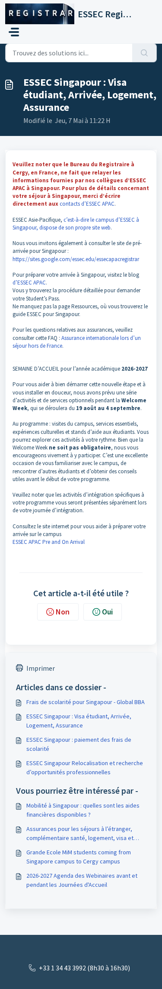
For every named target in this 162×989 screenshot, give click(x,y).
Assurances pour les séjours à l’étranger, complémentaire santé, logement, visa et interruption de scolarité (79, 834)
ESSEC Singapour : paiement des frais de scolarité (78, 744)
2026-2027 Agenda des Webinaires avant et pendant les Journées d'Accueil (81, 880)
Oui (107, 612)
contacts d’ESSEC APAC (87, 203)
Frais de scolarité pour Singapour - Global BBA (85, 702)
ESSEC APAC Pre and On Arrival (49, 542)
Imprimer (40, 668)
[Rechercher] (144, 52)
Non (63, 612)
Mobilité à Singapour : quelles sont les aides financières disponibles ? (83, 810)
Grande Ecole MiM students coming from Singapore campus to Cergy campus (78, 856)
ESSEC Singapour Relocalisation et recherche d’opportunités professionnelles (84, 767)
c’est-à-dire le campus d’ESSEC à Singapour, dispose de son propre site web (76, 223)
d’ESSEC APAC (29, 282)
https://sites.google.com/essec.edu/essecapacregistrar (76, 259)
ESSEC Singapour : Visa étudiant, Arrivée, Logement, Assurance (78, 720)
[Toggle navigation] (13, 32)
